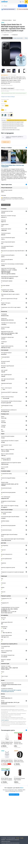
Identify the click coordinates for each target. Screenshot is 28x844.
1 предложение (17, 747)
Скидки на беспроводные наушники (7, 759)
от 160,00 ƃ (17, 764)
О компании (3, 838)
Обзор (2, 750)
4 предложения (17, 765)
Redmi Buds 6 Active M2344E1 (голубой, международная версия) (11, 690)
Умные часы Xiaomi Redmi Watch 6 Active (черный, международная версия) (20, 761)
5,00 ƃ (15, 746)
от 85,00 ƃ (3, 746)
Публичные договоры (5, 841)
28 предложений (4, 747)
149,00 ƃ (16, 782)
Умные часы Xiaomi (18, 759)
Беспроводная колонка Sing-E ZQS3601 (19, 779)
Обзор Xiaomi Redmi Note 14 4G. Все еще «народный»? (12, 166)
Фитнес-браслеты (4, 777)
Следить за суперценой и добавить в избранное (14, 137)
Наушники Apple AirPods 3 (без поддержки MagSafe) (7, 761)
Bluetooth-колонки (18, 777)
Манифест (3, 839)
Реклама (17, 838)
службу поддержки (5, 720)
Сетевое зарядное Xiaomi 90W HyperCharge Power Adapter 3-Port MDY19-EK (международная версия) (7, 743)
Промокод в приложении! (8, 9)
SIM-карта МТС (17, 741)
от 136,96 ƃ (4, 782)
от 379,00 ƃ (4, 764)
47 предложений (4, 783)
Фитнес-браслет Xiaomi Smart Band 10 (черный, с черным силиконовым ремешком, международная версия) (7, 779)
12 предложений (4, 765)
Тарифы (21, 838)
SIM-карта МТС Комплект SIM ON (18, 743)
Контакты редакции (11, 838)
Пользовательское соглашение (12, 839)
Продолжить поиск (14, 794)
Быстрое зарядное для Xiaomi (7, 741)
